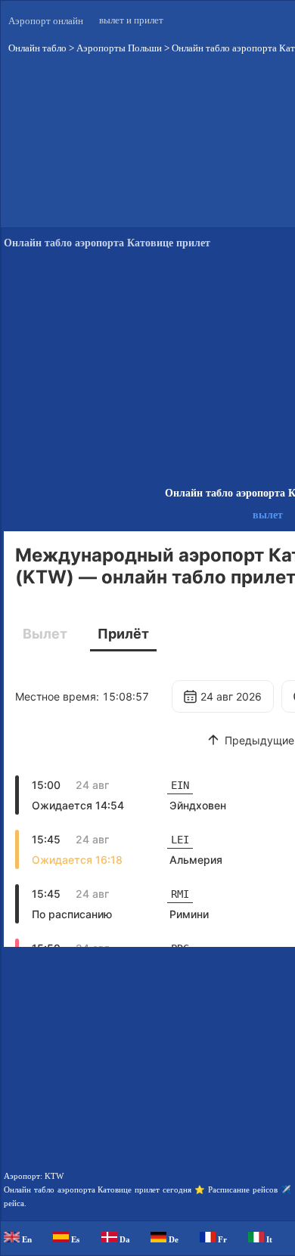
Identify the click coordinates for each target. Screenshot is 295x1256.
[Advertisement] (147, 628)
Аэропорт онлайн (45, 20)
